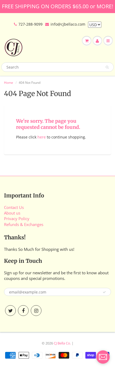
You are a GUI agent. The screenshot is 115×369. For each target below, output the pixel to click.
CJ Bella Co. (62, 343)
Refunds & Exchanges (23, 224)
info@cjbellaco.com (68, 24)
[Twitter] (10, 310)
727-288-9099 (30, 24)
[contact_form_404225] (103, 357)
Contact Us (14, 207)
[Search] (107, 67)
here (41, 137)
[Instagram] (36, 310)
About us (12, 213)
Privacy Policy (16, 218)
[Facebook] (23, 310)
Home (8, 82)
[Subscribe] (104, 292)
